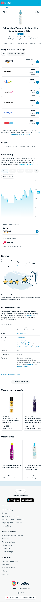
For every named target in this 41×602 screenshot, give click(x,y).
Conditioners (7, 8)
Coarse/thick (35, 347)
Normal (19, 341)
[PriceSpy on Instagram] (22, 593)
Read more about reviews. (23, 266)
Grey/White (28, 345)
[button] (5, 12)
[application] (20, 200)
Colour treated (30, 341)
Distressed (20, 345)
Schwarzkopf (21, 333)
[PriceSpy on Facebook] (18, 593)
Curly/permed (21, 347)
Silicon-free (29, 364)
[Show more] (2, 61)
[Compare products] (37, 12)
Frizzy (28, 347)
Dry (23, 341)
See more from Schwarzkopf (10, 374)
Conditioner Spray (23, 366)
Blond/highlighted (23, 343)
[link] (12, 412)
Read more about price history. (29, 164)
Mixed (31, 343)
